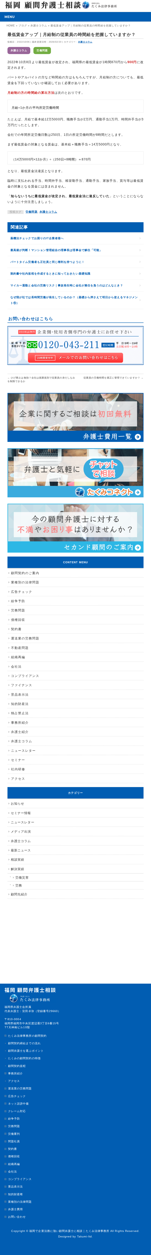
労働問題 (42, 50)
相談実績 (17, 859)
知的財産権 (15, 1194)
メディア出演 (21, 831)
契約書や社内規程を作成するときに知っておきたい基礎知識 (50, 273)
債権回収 (18, 619)
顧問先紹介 (19, 894)
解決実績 (17, 869)
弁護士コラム (85, 42)
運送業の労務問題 (25, 638)
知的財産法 (20, 704)
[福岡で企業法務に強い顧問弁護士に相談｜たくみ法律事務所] (61, 4)
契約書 (16, 629)
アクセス (18, 778)
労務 (18, 885)
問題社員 (14, 1141)
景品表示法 (20, 694)
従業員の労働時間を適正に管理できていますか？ (114, 377)
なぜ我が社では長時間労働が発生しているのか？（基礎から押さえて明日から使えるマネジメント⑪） (74, 300)
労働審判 (14, 1133)
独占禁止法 (20, 713)
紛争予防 (18, 601)
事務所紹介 (20, 722)
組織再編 (18, 657)
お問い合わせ (17, 1216)
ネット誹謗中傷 (18, 1103)
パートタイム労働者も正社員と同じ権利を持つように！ (47, 261)
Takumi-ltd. (85, 1236)
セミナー (18, 760)
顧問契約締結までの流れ (24, 1043)
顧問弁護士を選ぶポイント (26, 1050)
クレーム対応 (17, 1111)
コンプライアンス (25, 676)
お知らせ (17, 803)
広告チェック (21, 591)
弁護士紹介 (20, 732)
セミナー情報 (21, 813)
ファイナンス (21, 685)
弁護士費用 (15, 1209)
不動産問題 (20, 648)
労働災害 (22, 877)
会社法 (16, 666)
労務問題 (18, 610)
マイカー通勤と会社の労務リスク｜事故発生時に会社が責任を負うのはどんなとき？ (66, 285)
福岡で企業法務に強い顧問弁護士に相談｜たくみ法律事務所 (69, 1231)
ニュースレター (23, 750)
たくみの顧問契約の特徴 (24, 1058)
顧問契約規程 (17, 1066)
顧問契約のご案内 (25, 573)
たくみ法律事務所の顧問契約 (27, 1035)
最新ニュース (21, 850)
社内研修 (18, 769)
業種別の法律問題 (25, 582)
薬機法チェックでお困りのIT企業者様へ (37, 238)
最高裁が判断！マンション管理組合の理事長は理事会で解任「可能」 (56, 250)
